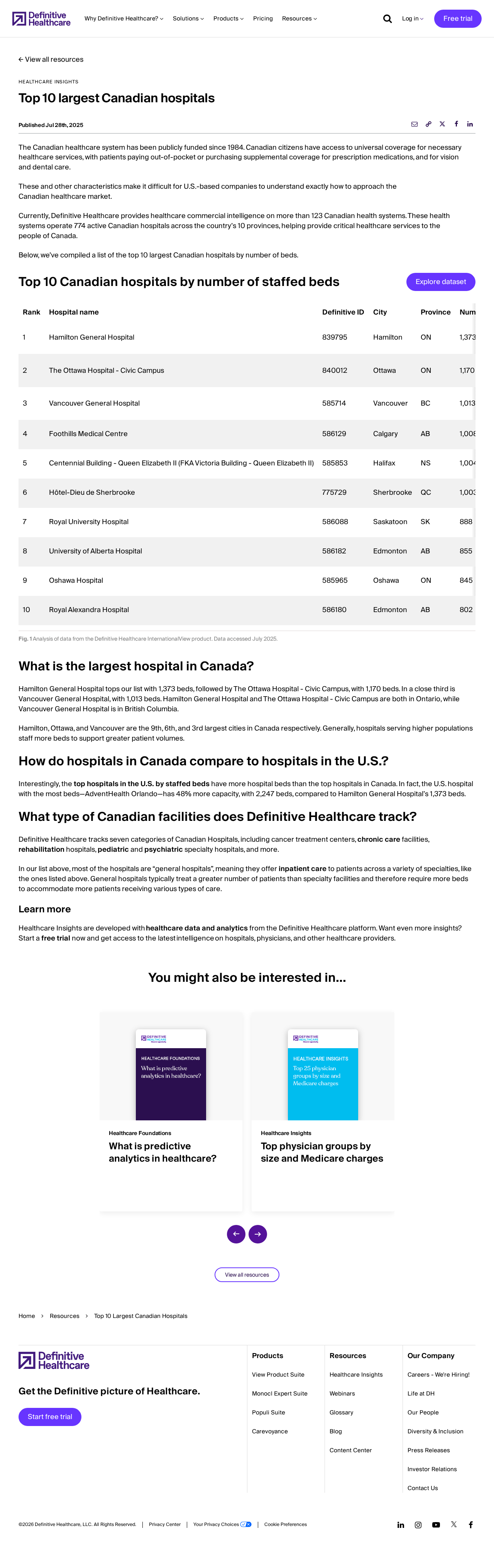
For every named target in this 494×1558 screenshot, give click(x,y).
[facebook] (456, 124)
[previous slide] (236, 1234)
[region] (247, 464)
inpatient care (303, 869)
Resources (65, 1316)
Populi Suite (268, 1412)
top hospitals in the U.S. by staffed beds (142, 784)
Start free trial (50, 1417)
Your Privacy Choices (216, 1525)
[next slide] (258, 1234)
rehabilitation (41, 850)
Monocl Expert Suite (280, 1393)
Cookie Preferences (285, 1525)
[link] (428, 124)
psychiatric (163, 850)
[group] (171, 1107)
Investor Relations (432, 1469)
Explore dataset (441, 282)
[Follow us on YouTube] (436, 1524)
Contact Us (423, 1488)
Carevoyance (270, 1431)
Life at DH (421, 1393)
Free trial (457, 19)
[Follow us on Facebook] (470, 1524)
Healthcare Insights (356, 1374)
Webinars (342, 1393)
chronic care (378, 840)
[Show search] (384, 18)
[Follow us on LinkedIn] (401, 1524)
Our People (423, 1412)
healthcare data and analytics (197, 928)
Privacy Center (165, 1525)
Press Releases (429, 1450)
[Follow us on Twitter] (453, 1524)
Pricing (263, 19)
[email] (414, 124)
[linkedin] (470, 124)
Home (27, 1316)
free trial (55, 938)
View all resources (54, 59)
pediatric (113, 850)
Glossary (341, 1412)
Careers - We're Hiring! (439, 1374)
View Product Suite (278, 1374)
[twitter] (442, 124)
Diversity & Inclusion (436, 1431)
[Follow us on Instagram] (418, 1524)
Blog (336, 1431)
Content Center (351, 1450)
